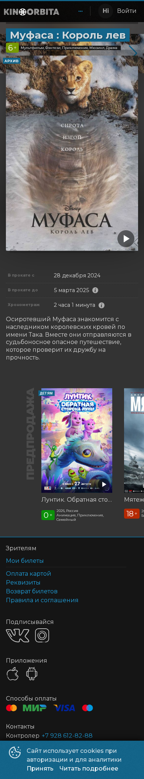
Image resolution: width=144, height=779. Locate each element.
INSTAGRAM (42, 635)
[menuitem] (80, 11)
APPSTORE (12, 673)
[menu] (76, 11)
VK (17, 635)
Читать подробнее (88, 768)
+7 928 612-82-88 (67, 735)
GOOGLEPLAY (31, 673)
